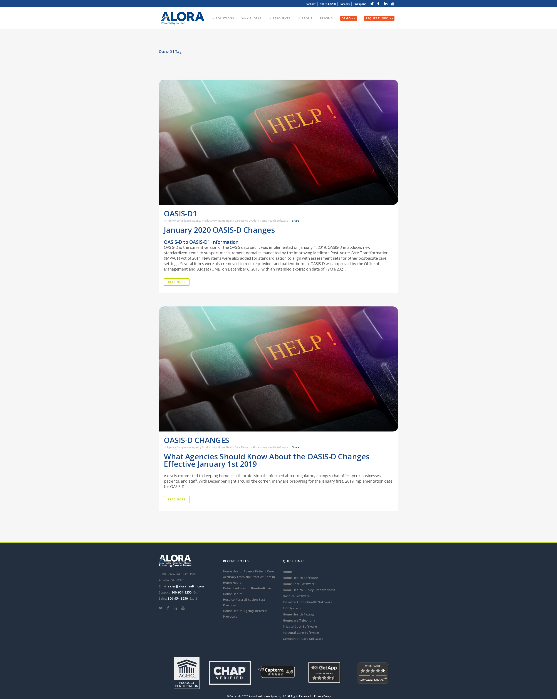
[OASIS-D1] (278, 142)
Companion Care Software (303, 639)
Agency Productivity (204, 220)
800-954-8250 (181, 592)
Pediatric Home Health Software (307, 602)
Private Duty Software (300, 626)
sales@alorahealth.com (186, 586)
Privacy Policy (322, 696)
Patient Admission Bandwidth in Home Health (247, 591)
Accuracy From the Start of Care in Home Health (249, 580)
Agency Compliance (179, 220)
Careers (344, 4)
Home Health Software (300, 578)
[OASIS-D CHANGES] (278, 369)
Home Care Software (299, 584)
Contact (310, 4)
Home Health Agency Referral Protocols (245, 614)
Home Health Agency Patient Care (248, 571)
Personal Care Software (301, 632)
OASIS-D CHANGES (196, 440)
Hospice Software (296, 596)
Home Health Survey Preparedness (309, 590)
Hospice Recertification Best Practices (244, 602)
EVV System (292, 608)
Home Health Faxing (298, 614)
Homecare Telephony (299, 620)
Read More (176, 282)
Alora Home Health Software (270, 220)
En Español (360, 4)
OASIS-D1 (180, 213)
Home (287, 572)
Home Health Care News (233, 220)
